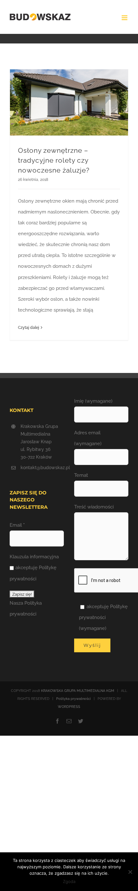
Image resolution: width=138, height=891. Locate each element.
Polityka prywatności (73, 699)
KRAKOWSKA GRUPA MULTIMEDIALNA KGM (77, 691)
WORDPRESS (69, 707)
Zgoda (69, 881)
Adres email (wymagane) (87, 438)
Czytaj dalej (28, 327)
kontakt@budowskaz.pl (42, 467)
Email (17, 525)
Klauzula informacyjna (34, 557)
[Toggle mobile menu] (125, 17)
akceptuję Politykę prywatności (33, 573)
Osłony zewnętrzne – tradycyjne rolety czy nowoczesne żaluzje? (54, 160)
